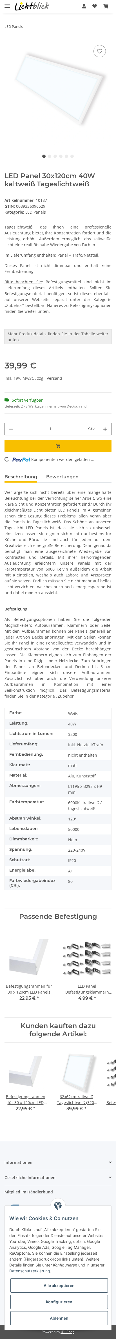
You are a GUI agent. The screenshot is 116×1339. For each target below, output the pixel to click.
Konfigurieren (59, 1301)
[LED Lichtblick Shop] (32, 6)
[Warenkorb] (105, 6)
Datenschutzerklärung (29, 1270)
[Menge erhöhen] (105, 429)
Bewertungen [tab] (62, 476)
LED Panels (35, 212)
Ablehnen (59, 1318)
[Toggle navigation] (7, 3)
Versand (54, 378)
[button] (84, 6)
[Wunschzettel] (94, 6)
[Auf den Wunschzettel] (99, 51)
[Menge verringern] (11, 429)
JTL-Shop (67, 1331)
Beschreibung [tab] (21, 476)
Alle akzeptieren (59, 1285)
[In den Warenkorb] (58, 446)
